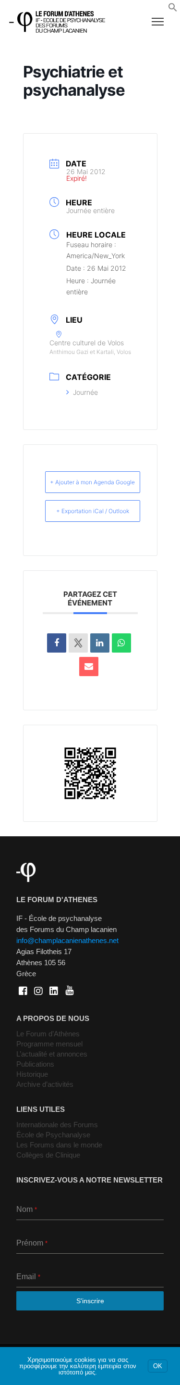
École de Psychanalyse (53, 1135)
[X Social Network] (78, 643)
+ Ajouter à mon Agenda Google (92, 482)
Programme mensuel (49, 1044)
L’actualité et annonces (51, 1054)
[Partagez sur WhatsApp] (121, 643)
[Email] (88, 666)
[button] (173, 9)
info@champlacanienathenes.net (67, 940)
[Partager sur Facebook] (56, 643)
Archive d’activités (44, 1084)
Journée (85, 392)
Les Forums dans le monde (59, 1145)
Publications (35, 1064)
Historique (32, 1074)
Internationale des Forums (57, 1125)
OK (157, 1366)
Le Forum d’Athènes (48, 1034)
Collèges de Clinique (48, 1155)
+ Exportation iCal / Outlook (92, 511)
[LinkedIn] (99, 643)
